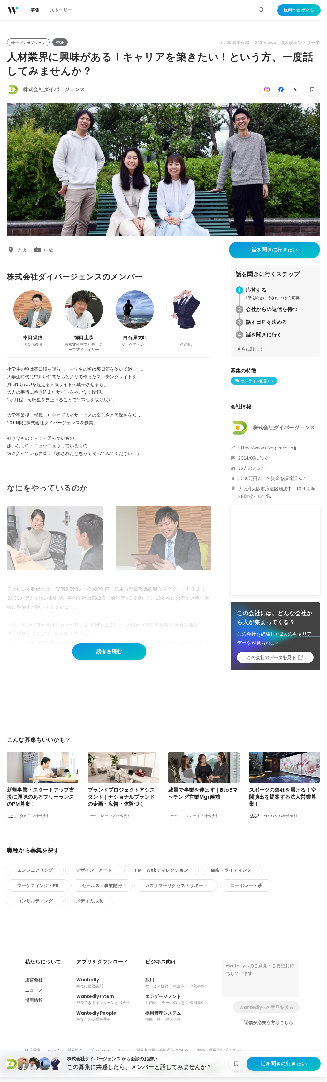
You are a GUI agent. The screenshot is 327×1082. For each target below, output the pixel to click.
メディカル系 (89, 901)
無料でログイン (299, 10)
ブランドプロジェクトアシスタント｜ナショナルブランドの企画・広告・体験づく (121, 797)
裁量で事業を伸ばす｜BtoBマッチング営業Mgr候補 (203, 793)
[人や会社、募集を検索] (261, 10)
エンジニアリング (35, 870)
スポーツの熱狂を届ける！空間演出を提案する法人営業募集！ (282, 797)
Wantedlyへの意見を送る (266, 1007)
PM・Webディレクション (161, 870)
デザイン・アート (94, 870)
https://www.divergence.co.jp (268, 447)
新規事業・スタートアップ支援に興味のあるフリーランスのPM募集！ (40, 797)
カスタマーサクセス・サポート (176, 885)
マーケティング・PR (38, 885)
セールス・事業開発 (102, 885)
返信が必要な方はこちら (268, 1022)
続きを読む (109, 651)
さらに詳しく (250, 349)
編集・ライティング (231, 870)
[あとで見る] (312, 89)
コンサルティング (35, 901)
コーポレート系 (246, 885)
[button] (43, 962)
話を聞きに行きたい (275, 249)
